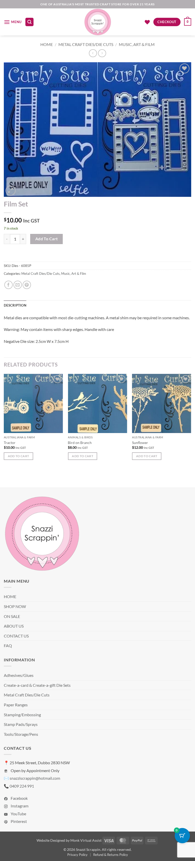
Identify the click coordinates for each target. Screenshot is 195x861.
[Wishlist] (147, 22)
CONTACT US (16, 635)
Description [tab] (15, 305)
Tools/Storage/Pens (21, 734)
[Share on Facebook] (8, 285)
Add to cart (46, 238)
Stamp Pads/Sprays (21, 724)
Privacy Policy (77, 855)
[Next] (191, 421)
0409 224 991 (22, 786)
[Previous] (4, 421)
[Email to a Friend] (17, 285)
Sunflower (140, 442)
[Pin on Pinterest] (27, 285)
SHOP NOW (15, 606)
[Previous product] (102, 53)
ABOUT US (14, 626)
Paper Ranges (16, 704)
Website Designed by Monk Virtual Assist (69, 840)
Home (46, 44)
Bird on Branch (80, 442)
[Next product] (93, 53)
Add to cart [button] (18, 456)
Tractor (9, 442)
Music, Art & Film (137, 44)
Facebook (19, 798)
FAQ (8, 645)
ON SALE (12, 616)
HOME (10, 596)
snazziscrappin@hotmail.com (35, 778)
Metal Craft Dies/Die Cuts (85, 44)
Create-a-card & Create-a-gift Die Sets (37, 685)
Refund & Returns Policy (110, 855)
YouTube (18, 813)
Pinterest (18, 821)
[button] (13, 22)
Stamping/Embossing (22, 714)
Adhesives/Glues (19, 675)
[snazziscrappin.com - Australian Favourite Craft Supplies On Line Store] (97, 22)
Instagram (19, 805)
